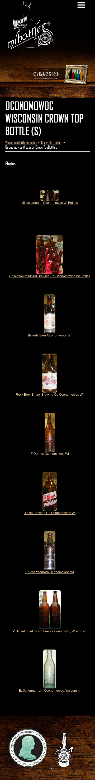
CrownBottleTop (51, 142)
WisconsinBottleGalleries (21, 142)
